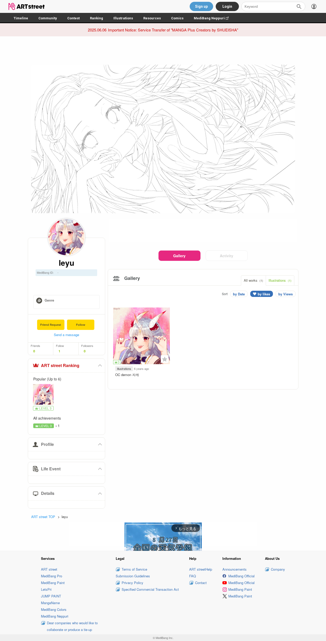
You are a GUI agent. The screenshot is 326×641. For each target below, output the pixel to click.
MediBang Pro (51, 575)
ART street (49, 569)
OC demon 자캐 (127, 374)
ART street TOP (43, 516)
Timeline (21, 18)
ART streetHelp (200, 569)
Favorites (165, 359)
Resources (152, 18)
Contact (201, 582)
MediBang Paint (53, 582)
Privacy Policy (132, 582)
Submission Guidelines (133, 575)
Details (47, 493)
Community (47, 18)
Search (298, 6)
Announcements (234, 569)
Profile (47, 444)
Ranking (96, 18)
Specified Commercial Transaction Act (150, 589)
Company (278, 569)
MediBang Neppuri (214, 18)
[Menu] (314, 6)
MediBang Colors (53, 609)
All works (253, 280)
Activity (226, 255)
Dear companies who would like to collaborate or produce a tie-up (72, 626)
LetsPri (46, 589)
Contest (73, 18)
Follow (80, 325)
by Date (239, 294)
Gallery (179, 255)
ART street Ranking (60, 365)
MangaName (50, 602)
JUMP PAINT (51, 596)
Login (227, 6)
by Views (285, 294)
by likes (264, 294)
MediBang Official (241, 575)
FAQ (192, 575)
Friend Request (50, 325)
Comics (177, 18)
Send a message (66, 334)
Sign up (201, 6)
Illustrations (123, 18)
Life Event (51, 469)
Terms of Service (134, 569)
